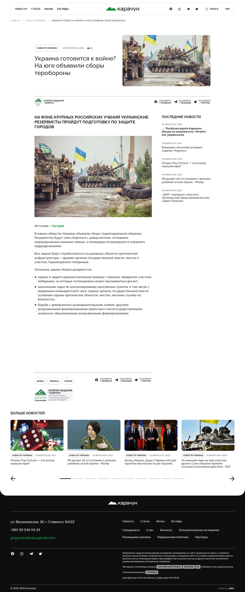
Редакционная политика (172, 537)
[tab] (65, 478)
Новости (21, 9)
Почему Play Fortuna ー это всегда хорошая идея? (184, 165)
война (40, 381)
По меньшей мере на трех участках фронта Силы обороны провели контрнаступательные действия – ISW (206, 463)
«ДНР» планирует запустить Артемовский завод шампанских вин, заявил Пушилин (186, 197)
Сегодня (58, 226)
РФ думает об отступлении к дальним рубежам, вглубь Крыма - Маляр (186, 180)
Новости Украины (36, 21)
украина (54, 381)
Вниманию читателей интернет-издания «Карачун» (182, 149)
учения (68, 381)
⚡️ (184, 131)
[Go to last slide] (14, 478)
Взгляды (63, 9)
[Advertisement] (93, 342)
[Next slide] (230, 478)
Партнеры (201, 537)
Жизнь (48, 9)
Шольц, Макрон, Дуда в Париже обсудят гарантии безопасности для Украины (150, 462)
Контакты (166, 530)
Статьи (35, 9)
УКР (227, 9)
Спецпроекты (131, 530)
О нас (150, 530)
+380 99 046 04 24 (25, 530)
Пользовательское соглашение (199, 530)
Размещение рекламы (136, 537)
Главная (15, 21)
